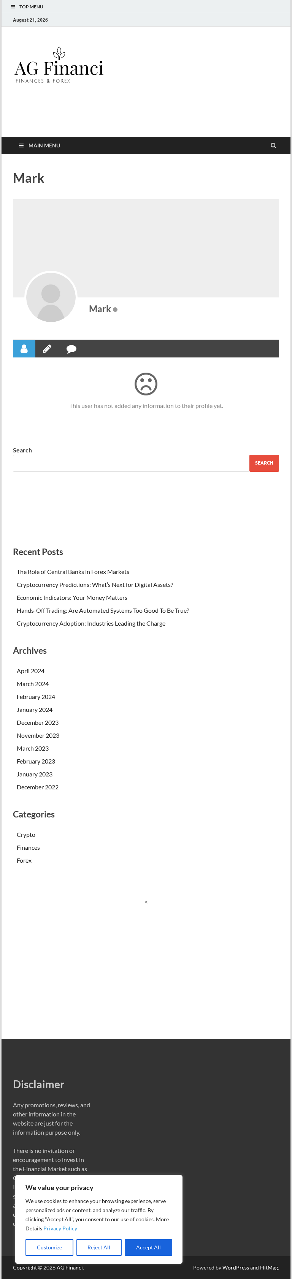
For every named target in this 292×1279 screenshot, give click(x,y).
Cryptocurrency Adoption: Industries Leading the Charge (91, 623)
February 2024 (36, 696)
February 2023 (36, 761)
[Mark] (51, 297)
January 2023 (34, 774)
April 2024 (30, 670)
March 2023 (33, 748)
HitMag (269, 1267)
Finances (28, 847)
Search (22, 450)
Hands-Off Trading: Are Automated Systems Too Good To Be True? (103, 610)
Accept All (148, 1247)
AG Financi (70, 1267)
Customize (49, 1247)
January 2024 (34, 709)
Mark (100, 308)
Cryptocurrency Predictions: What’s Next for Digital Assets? (95, 584)
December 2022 (38, 786)
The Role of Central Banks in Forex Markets (73, 571)
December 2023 (38, 722)
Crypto (26, 834)
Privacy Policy (60, 1228)
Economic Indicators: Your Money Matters (72, 597)
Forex (24, 860)
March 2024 (33, 683)
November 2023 (38, 735)
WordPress (235, 1267)
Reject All (98, 1247)
